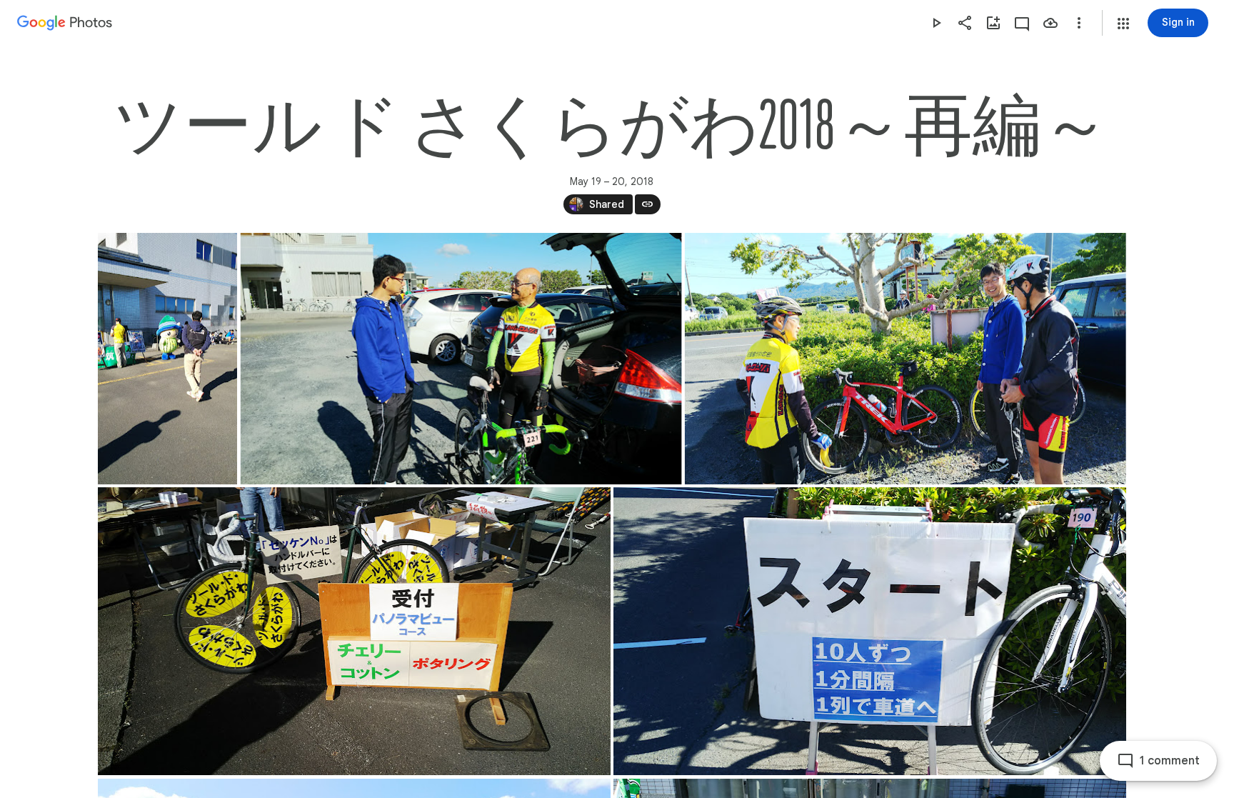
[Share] (964, 23)
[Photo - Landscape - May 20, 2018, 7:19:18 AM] (354, 631)
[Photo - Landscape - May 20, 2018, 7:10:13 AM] (460, 358)
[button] (1123, 23)
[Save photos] (1050, 23)
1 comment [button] (1170, 761)
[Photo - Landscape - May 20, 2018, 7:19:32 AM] (869, 631)
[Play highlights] (936, 23)
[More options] (1079, 23)
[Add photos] (993, 23)
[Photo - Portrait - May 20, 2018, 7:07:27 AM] (167, 358)
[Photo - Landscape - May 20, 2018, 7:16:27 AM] (904, 358)
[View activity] (1022, 23)
